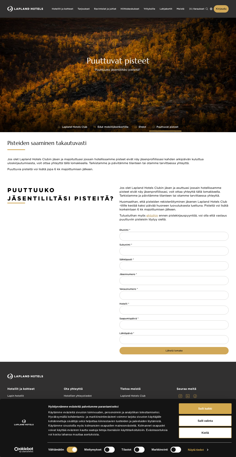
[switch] (109, 450)
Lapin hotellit (15, 395)
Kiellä (205, 432)
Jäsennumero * (128, 274)
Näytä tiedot (196, 449)
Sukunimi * (125, 245)
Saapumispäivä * (128, 318)
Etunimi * (124, 230)
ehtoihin (152, 215)
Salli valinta (205, 420)
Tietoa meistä (130, 389)
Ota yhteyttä (73, 389)
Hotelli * (124, 304)
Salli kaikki (205, 408)
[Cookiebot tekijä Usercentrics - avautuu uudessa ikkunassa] (24, 450)
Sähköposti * (126, 259)
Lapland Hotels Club (132, 395)
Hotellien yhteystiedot (78, 395)
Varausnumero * (128, 289)
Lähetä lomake (174, 350)
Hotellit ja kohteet (21, 389)
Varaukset (198, 8)
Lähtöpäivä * (126, 333)
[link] (180, 396)
